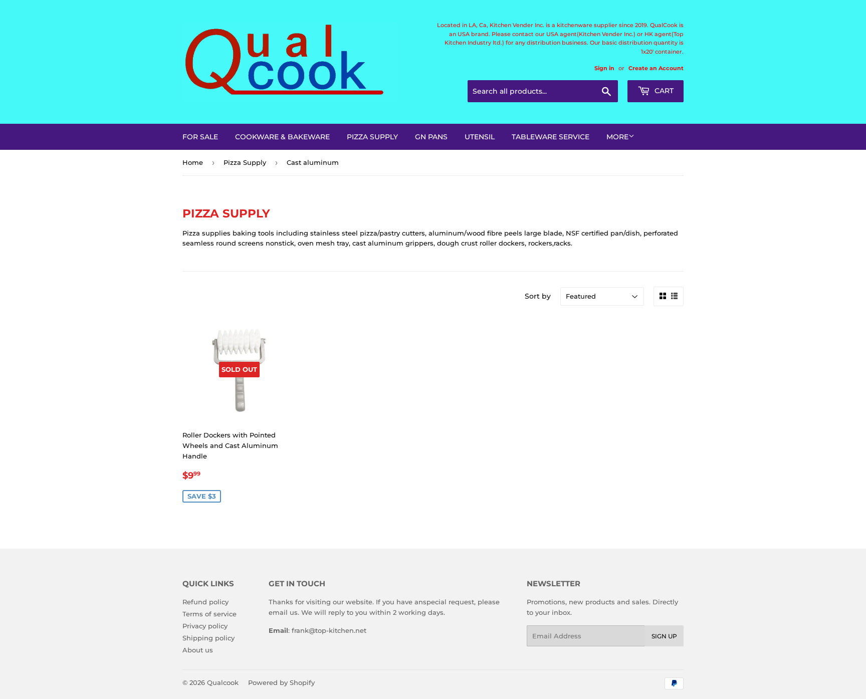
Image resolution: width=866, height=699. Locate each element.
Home (192, 162)
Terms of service (209, 614)
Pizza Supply (245, 162)
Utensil (480, 136)
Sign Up (664, 636)
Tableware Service (550, 136)
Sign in (604, 68)
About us (197, 650)
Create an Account (656, 68)
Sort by (538, 296)
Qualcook (223, 682)
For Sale (200, 136)
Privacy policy (205, 626)
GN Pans (431, 136)
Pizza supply (372, 136)
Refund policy (205, 602)
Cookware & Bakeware (282, 136)
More (617, 136)
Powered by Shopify (281, 682)
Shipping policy (208, 638)
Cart (663, 90)
